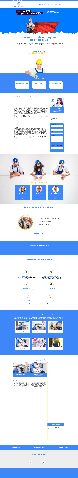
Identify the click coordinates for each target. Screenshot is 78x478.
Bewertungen (44, 4)
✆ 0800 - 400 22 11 (39, 53)
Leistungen (56, 4)
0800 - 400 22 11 (21, 0)
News (63, 4)
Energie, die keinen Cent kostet (21, 374)
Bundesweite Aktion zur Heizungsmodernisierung (56, 424)
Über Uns (52, 4)
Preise (48, 4)
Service (60, 4)
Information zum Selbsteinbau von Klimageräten (38, 375)
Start (40, 4)
